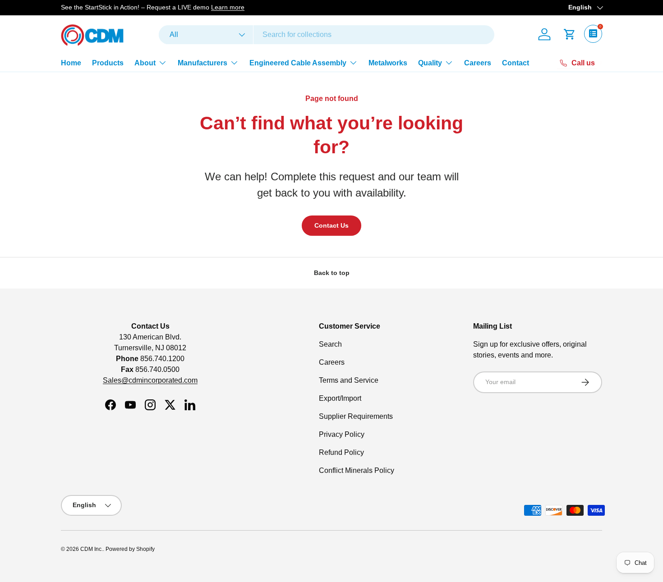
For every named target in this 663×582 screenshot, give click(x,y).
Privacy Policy (341, 434)
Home (71, 63)
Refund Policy (341, 452)
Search (330, 344)
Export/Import (340, 398)
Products (108, 63)
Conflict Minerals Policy (356, 470)
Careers (477, 63)
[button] (570, 34)
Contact (515, 63)
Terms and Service (348, 380)
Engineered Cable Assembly (297, 63)
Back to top (332, 272)
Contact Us (331, 225)
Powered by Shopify (130, 549)
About (145, 63)
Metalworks (387, 63)
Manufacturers (202, 63)
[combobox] (326, 34)
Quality (430, 63)
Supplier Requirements (356, 416)
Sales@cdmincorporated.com (150, 380)
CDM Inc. (91, 549)
